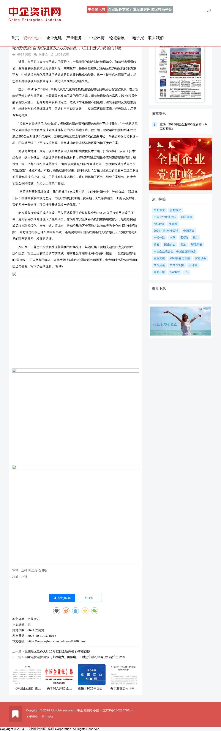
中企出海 (97, 38)
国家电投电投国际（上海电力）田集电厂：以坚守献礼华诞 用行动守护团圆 (75, 657)
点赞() (63, 598)
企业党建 (54, 38)
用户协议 (47, 717)
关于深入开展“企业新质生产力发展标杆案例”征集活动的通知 (59, 688)
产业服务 (74, 38)
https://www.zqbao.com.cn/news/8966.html (56, 641)
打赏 (90, 598)
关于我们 (32, 717)
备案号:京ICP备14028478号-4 (113, 710)
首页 (15, 38)
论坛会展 (117, 38)
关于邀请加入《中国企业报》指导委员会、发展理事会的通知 (123, 688)
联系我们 (156, 38)
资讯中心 (31, 38)
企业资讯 (33, 619)
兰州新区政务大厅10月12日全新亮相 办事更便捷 (57, 651)
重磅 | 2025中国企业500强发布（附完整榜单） (92, 688)
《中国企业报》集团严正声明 (27, 688)
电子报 (138, 38)
